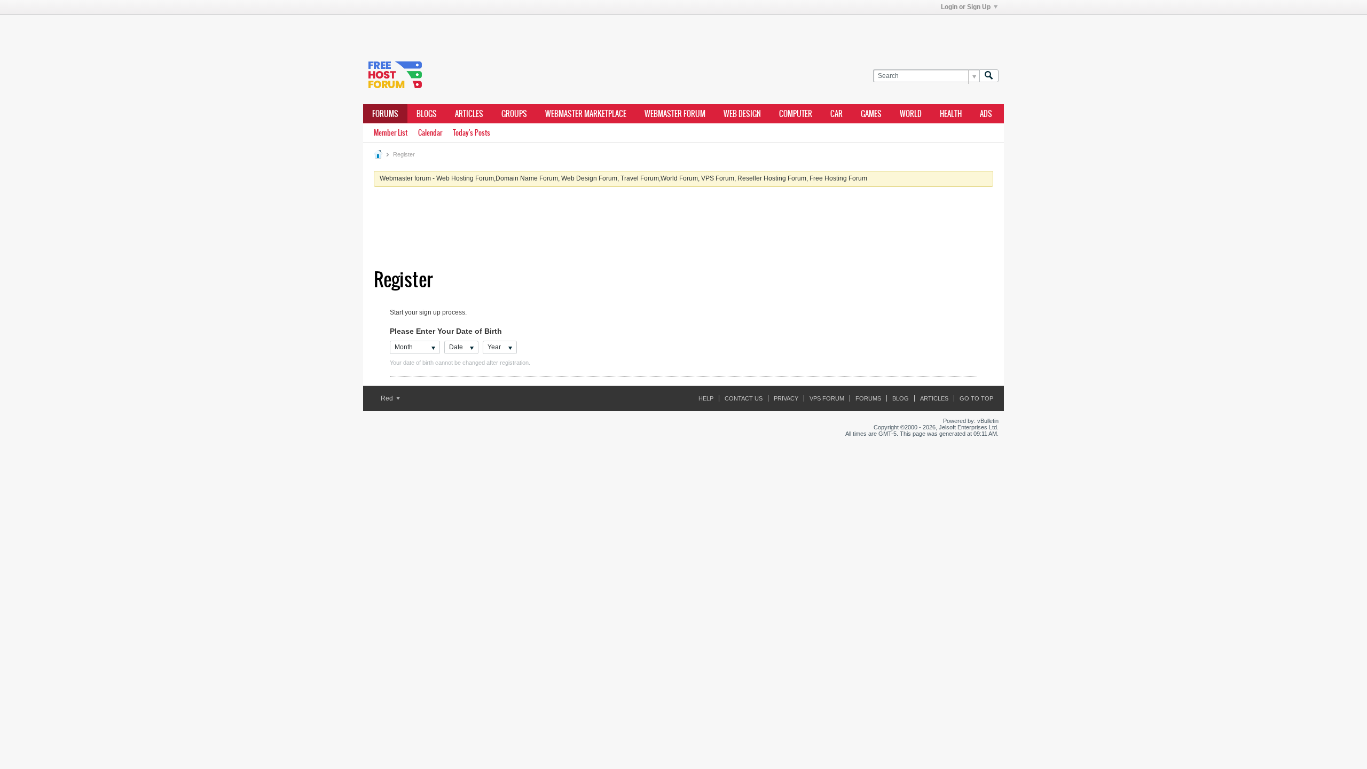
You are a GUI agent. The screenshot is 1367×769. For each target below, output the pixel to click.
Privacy (786, 398)
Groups (514, 114)
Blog (900, 398)
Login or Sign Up (966, 7)
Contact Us (744, 398)
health (951, 114)
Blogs (427, 114)
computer (795, 114)
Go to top (976, 398)
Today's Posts (471, 133)
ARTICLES (469, 114)
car (836, 114)
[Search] (989, 76)
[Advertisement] (523, 31)
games (871, 114)
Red (388, 398)
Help (705, 398)
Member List (390, 133)
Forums (385, 114)
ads (986, 114)
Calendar (430, 133)
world (911, 114)
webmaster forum (675, 114)
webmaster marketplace (585, 114)
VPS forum (827, 398)
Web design (742, 114)
